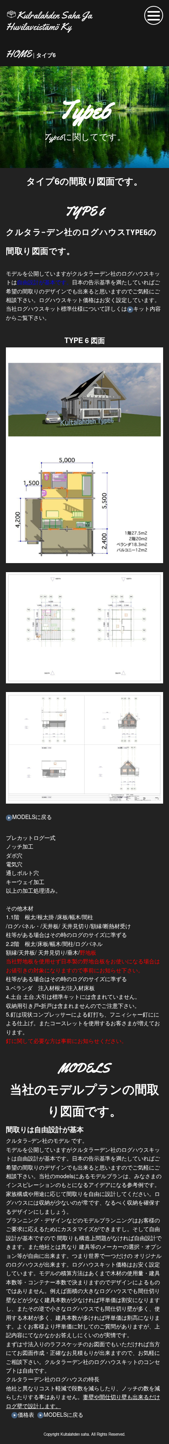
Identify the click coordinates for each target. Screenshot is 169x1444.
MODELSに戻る (32, 817)
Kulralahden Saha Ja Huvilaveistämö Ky (49, 21)
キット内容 (147, 308)
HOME (18, 54)
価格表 (26, 1414)
